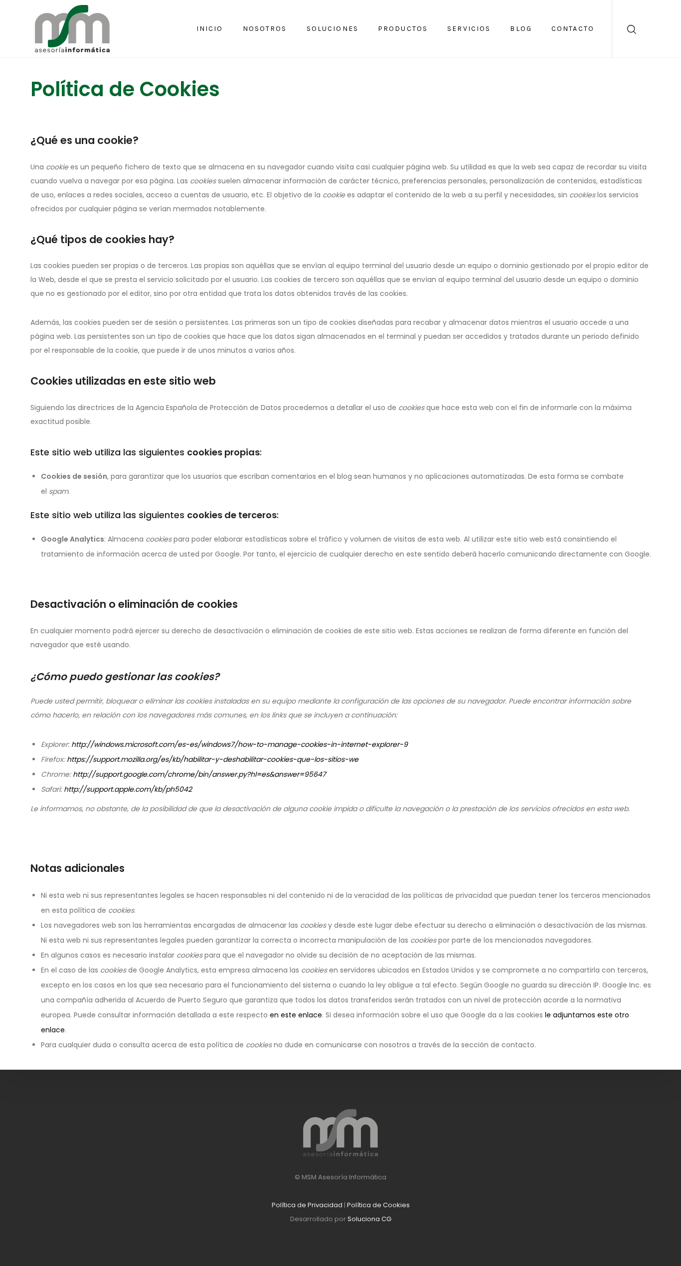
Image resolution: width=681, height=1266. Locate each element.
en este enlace (296, 1015)
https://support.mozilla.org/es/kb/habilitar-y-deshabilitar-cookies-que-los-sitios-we (212, 759)
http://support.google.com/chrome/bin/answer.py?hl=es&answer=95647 (199, 774)
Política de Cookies (378, 1205)
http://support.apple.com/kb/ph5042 (128, 789)
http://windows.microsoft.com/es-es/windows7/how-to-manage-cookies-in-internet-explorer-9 (239, 744)
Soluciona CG (369, 1219)
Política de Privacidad (307, 1205)
